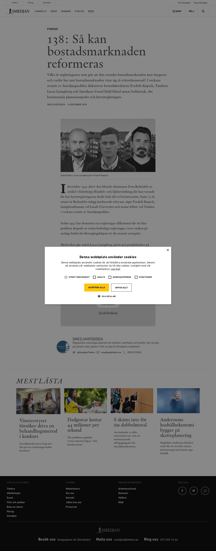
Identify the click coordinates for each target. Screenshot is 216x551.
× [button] (168, 250)
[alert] (108, 275)
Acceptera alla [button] (96, 288)
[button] (108, 296)
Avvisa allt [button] (121, 288)
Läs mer (115, 269)
